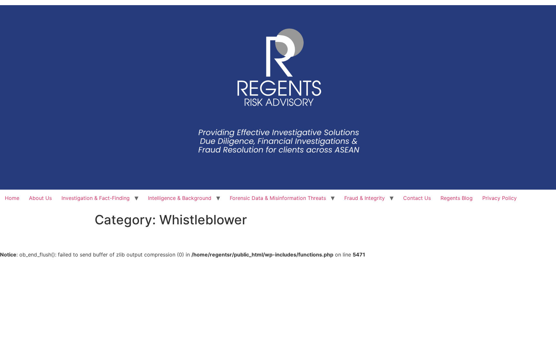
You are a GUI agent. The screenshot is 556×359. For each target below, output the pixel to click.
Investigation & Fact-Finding (95, 198)
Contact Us (417, 198)
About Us (40, 198)
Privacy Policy (499, 198)
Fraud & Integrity (364, 198)
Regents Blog (456, 198)
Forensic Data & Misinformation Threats (278, 198)
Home (12, 198)
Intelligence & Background (179, 198)
